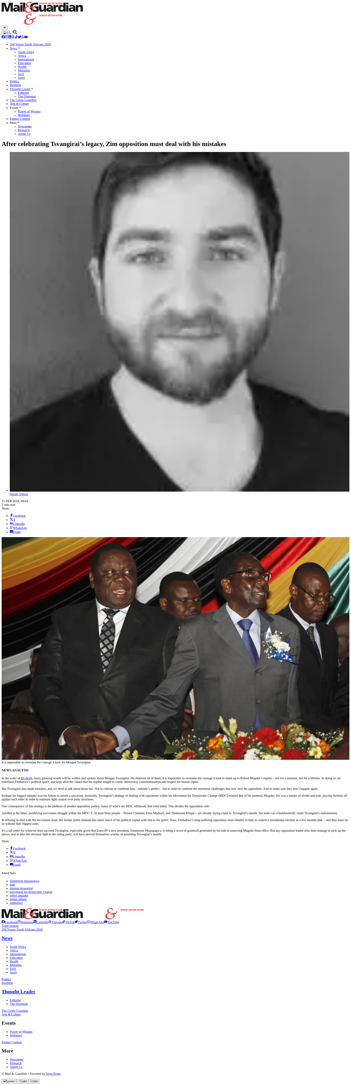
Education (16, 957)
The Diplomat (19, 1004)
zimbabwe (16, 903)
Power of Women (21, 1031)
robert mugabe (19, 895)
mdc (12, 884)
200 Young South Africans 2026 (22, 929)
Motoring (16, 965)
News (7, 938)
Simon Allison (19, 494)
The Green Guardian (15, 1010)
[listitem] (9, 922)
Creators (13, 926)
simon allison (18, 899)
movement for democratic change (31, 892)
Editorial (15, 1000)
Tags (5, 926)
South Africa (18, 946)
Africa (14, 950)
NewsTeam (53, 1073)
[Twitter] (19, 37)
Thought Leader (19, 991)
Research (16, 1063)
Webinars (16, 1035)
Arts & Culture (11, 1014)
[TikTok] (16, 37)
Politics (6, 979)
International (18, 954)
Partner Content (12, 1042)
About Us (16, 1067)
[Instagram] (6, 37)
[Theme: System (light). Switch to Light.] (7, 33)
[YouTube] (26, 37)
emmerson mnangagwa (24, 881)
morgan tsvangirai (21, 888)
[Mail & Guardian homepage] (175, 14)
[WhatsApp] (22, 37)
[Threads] (13, 37)
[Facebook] (3, 37)
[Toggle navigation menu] (5, 28)
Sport (13, 972)
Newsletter (17, 1059)
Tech (13, 968)
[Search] (15, 33)
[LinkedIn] (9, 37)
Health (14, 961)
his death (26, 778)
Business (7, 983)
